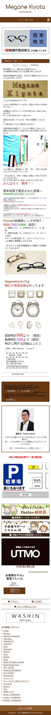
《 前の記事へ (11, 391)
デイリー (25, 65)
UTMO (6, 631)
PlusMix (6, 657)
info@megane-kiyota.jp (19, 366)
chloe (5, 647)
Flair (5, 689)
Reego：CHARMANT (11, 695)
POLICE (6, 652)
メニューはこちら (25, 20)
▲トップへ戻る (25, 708)
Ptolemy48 (7, 649)
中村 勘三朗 (8, 667)
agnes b (6, 687)
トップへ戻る (25, 391)
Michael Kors (8, 676)
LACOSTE (7, 644)
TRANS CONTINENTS (12, 670)
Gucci (5, 654)
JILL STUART (8, 673)
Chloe (5, 660)
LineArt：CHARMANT (11, 697)
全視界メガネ (8, 692)
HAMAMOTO (8, 641)
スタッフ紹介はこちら (27, 607)
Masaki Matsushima (11, 665)
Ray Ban (6, 634)
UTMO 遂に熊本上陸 (25, 566)
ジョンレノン (8, 678)
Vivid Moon (7, 639)
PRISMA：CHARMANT (12, 700)
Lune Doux (7, 684)
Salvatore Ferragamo (11, 636)
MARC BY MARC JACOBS (13, 662)
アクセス (14, 601)
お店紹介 (38, 601)
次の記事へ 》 (11, 399)
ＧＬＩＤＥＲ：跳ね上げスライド (16, 681)
